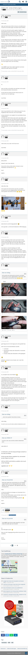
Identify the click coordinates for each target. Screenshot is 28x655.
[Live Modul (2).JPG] (13, 203)
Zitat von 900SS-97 (7, 438)
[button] (26, 1)
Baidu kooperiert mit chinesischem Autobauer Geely (14, 591)
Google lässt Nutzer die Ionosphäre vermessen (13, 581)
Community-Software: (14, 653)
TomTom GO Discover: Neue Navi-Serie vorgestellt (14, 584)
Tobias (4, 582)
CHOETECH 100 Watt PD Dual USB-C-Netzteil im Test (14, 594)
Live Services (4, 642)
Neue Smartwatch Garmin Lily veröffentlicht (13, 587)
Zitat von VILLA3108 (7, 480)
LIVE (12, 642)
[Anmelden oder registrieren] (23, 1)
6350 (9, 642)
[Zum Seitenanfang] (26, 653)
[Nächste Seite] (17, 545)
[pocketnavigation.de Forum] (5, 1)
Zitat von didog (6, 272)
